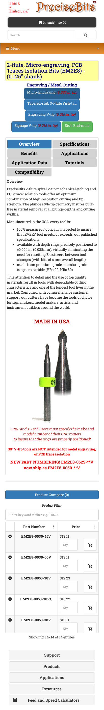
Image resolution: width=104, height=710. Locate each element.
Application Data (29, 163)
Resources (52, 688)
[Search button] (85, 35)
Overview (29, 144)
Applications (74, 153)
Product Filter (52, 505)
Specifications (75, 144)
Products (51, 666)
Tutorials (74, 163)
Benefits (29, 153)
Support (52, 655)
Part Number (34, 526)
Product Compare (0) (52, 494)
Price (76, 526)
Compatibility (29, 172)
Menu (15, 48)
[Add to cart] (90, 544)
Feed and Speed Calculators (54, 700)
